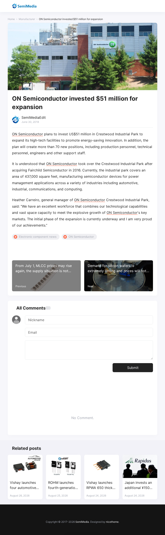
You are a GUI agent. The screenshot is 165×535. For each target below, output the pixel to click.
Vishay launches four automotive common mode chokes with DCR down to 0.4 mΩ (24, 485)
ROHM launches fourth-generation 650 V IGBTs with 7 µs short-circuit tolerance (62, 485)
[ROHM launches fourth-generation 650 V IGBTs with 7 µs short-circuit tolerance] (63, 466)
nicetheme (112, 521)
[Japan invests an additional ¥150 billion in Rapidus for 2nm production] (139, 466)
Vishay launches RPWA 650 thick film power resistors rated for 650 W (101, 485)
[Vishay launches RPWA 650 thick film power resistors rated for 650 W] (101, 466)
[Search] (142, 6)
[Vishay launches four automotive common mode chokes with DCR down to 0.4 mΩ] (25, 466)
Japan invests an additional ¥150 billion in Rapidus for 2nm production (138, 485)
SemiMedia (82, 521)
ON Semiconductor (27, 134)
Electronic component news (38, 236)
